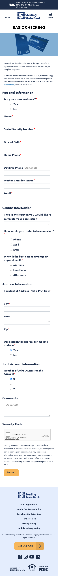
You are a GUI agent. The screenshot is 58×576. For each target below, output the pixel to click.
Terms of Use (29, 519)
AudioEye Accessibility (29, 509)
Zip (6, 329)
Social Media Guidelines (29, 514)
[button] (7, 16)
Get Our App (25, 546)
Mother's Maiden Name (19, 180)
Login (51, 17)
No (15, 109)
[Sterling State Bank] (29, 15)
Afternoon (19, 275)
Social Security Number (18, 129)
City (6, 303)
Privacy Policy (9, 84)
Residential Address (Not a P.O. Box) (27, 291)
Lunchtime (19, 270)
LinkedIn (38, 556)
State (7, 316)
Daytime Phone (13, 167)
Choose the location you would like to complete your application (27, 216)
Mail (16, 244)
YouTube (31, 556)
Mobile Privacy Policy (29, 528)
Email (7, 193)
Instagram (26, 556)
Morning (18, 265)
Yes (15, 104)
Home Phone (12, 155)
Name (8, 116)
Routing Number (29, 504)
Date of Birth (11, 142)
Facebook (20, 556)
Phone (17, 239)
